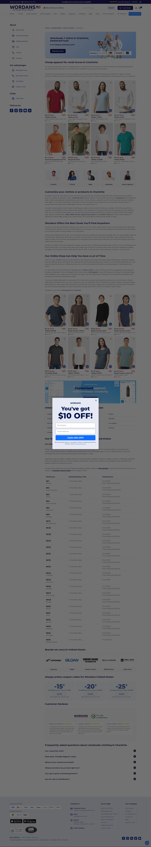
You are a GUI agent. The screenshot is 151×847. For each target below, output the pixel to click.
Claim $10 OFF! (75, 438)
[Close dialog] (96, 400)
